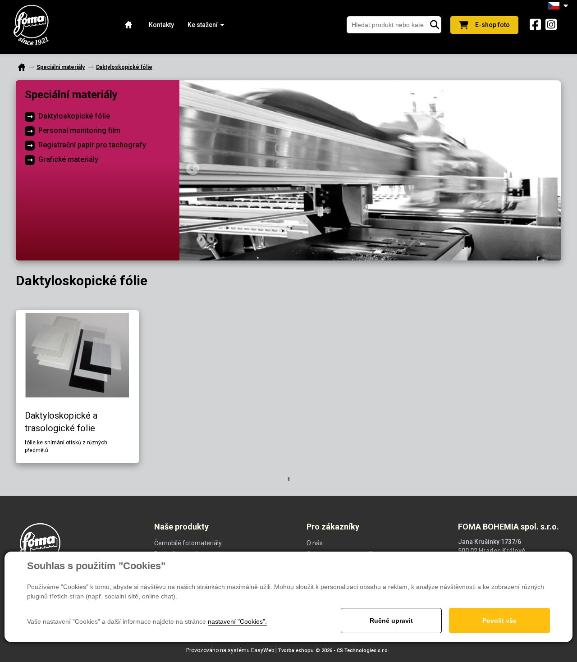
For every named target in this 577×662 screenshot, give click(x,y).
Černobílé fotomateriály (188, 543)
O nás (315, 543)
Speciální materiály (71, 94)
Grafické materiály (68, 159)
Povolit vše (499, 620)
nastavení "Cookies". (237, 621)
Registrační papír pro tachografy (92, 145)
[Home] (128, 25)
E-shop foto (492, 24)
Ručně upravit (391, 620)
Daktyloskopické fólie (74, 116)
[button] (202, 25)
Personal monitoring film (79, 130)
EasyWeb (262, 650)
